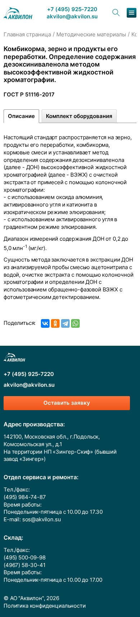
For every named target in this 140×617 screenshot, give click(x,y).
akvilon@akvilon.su (72, 16)
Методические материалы (91, 34)
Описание (21, 116)
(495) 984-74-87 (25, 497)
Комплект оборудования (79, 116)
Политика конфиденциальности (45, 606)
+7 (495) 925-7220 (72, 9)
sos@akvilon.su (41, 519)
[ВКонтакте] (45, 323)
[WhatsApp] (75, 323)
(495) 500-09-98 (25, 557)
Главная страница (27, 34)
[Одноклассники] (55, 323)
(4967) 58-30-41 (25, 565)
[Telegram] (65, 323)
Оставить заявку (66, 403)
